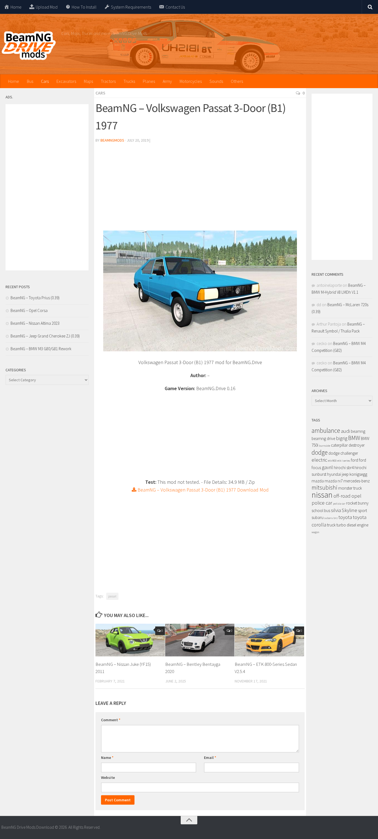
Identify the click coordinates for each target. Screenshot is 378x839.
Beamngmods (112, 140)
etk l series (343, 460)
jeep (345, 474)
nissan (322, 495)
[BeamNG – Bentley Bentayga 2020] (200, 640)
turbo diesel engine (352, 525)
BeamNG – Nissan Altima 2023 (35, 323)
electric (319, 460)
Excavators (66, 81)
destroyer (357, 445)
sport (362, 510)
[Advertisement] (200, 189)
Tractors (108, 81)
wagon (315, 532)
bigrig (341, 438)
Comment (110, 719)
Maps (88, 81)
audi (345, 431)
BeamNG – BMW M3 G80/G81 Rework (41, 348)
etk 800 (332, 460)
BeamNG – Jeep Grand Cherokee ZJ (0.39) (45, 336)
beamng (358, 431)
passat (112, 596)
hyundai (334, 474)
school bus (321, 510)
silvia (336, 510)
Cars (45, 81)
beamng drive (323, 438)
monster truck (350, 488)
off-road (342, 496)
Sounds (216, 81)
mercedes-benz (356, 481)
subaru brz (331, 518)
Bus (30, 81)
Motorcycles (191, 81)
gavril (327, 467)
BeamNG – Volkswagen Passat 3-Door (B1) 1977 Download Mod (202, 490)
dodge (320, 452)
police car (322, 503)
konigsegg (358, 474)
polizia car (339, 503)
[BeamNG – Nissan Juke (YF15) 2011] (130, 640)
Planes (149, 81)
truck (331, 525)
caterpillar (339, 445)
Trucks (129, 81)
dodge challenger (343, 453)
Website (108, 777)
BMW (354, 438)
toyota (345, 517)
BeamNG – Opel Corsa (29, 310)
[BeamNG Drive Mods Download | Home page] (28, 45)
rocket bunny (357, 503)
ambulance (326, 430)
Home (13, 81)
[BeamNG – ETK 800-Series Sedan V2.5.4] (269, 640)
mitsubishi (324, 487)
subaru (317, 517)
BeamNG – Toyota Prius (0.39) (35, 297)
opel (356, 496)
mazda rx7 (334, 481)
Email (210, 757)
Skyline (349, 510)
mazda (318, 481)
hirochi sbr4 (344, 467)
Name (107, 757)
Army (167, 81)
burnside (324, 445)
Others (237, 81)
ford (354, 460)
